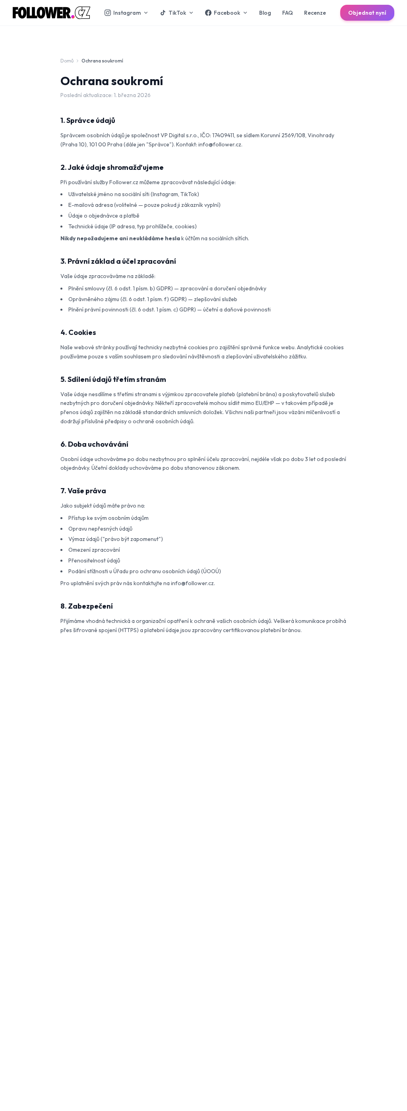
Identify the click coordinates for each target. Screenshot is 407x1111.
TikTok (177, 12)
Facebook (227, 12)
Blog (265, 12)
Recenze (315, 12)
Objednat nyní (367, 12)
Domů (67, 61)
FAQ (287, 12)
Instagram (127, 12)
